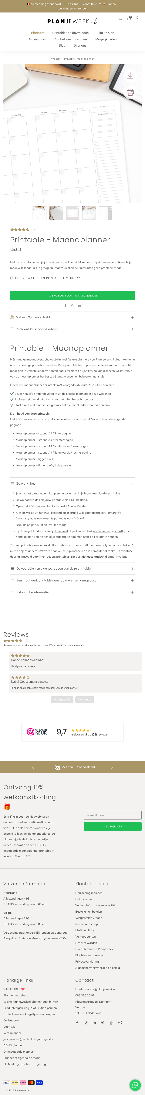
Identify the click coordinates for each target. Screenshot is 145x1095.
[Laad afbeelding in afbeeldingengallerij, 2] (56, 213)
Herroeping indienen (89, 893)
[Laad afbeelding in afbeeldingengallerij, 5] (105, 213)
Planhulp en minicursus (70, 39)
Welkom (55, 58)
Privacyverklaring (87, 961)
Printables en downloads (70, 33)
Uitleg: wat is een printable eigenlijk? (47, 278)
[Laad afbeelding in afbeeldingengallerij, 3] (72, 213)
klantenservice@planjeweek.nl (95, 989)
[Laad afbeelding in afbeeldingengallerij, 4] (89, 213)
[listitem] (72, 6)
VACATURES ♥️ (14, 989)
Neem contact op (86, 924)
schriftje (119, 531)
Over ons (79, 45)
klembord (61, 531)
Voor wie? (10, 1026)
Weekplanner (12, 1033)
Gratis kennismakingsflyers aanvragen (29, 1014)
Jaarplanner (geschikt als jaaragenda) (28, 1039)
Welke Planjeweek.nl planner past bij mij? (30, 1001)
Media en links (84, 930)
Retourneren (83, 899)
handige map (24, 537)
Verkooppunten (85, 936)
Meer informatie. (76, 645)
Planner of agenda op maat (21, 1058)
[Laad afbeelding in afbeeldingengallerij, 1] (39, 213)
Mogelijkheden (106, 39)
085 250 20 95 (85, 995)
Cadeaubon (11, 1020)
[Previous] (9, 6)
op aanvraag (59, 932)
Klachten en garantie (89, 955)
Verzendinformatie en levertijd (95, 905)
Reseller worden (86, 943)
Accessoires (37, 39)
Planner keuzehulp (15, 995)
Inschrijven (113, 826)
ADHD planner (13, 1045)
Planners (37, 33)
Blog (62, 45)
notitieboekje (101, 531)
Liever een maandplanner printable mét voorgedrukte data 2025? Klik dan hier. (62, 385)
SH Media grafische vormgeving (24, 1064)
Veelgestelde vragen (88, 918)
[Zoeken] (120, 18)
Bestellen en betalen (88, 911)
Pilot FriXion (105, 33)
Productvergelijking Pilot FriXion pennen (30, 1008)
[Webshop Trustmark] (58, 767)
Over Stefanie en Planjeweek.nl (95, 949)
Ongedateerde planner (18, 1051)
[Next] (135, 6)
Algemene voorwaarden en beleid (97, 968)
